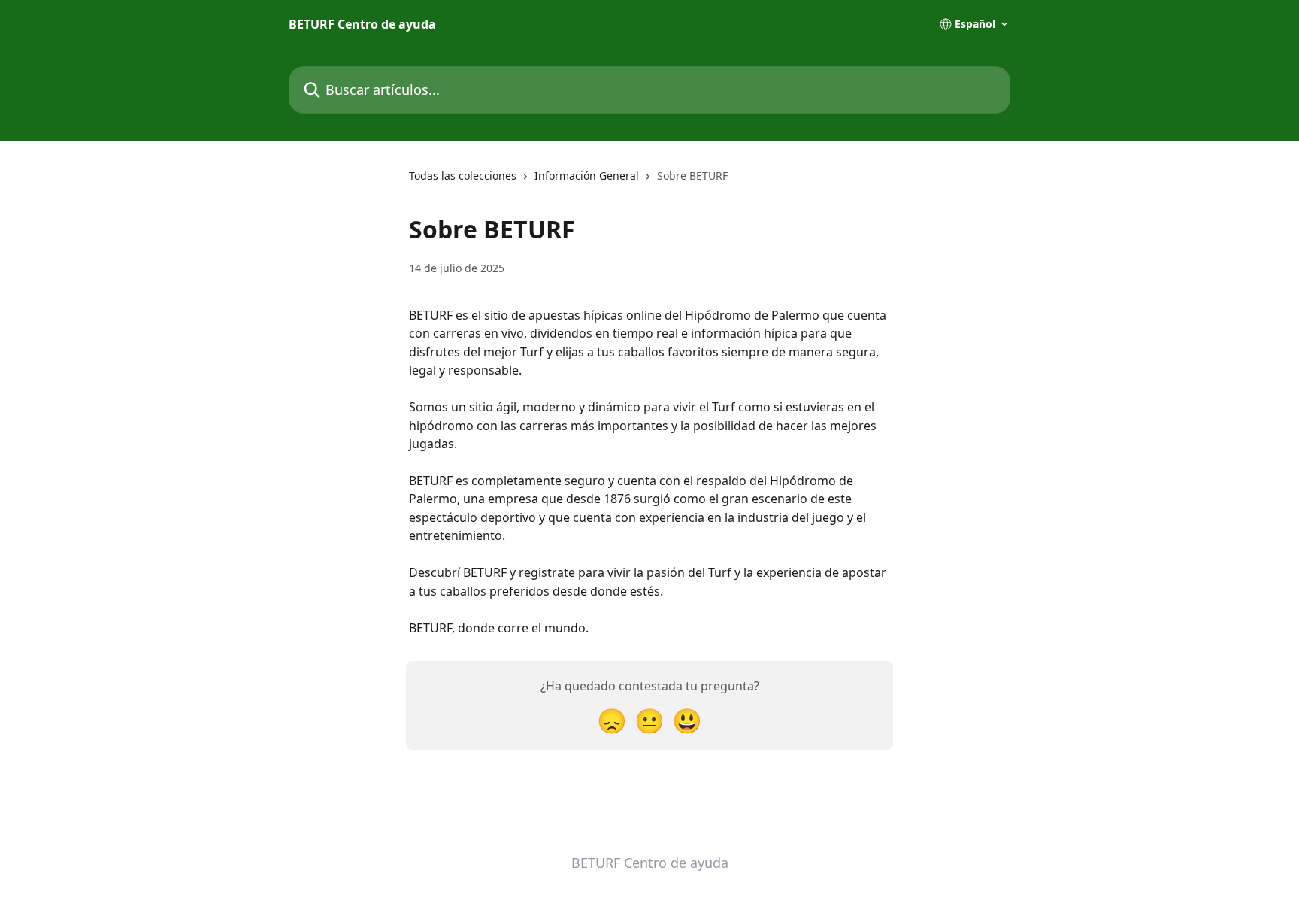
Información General (586, 175)
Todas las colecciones (462, 175)
